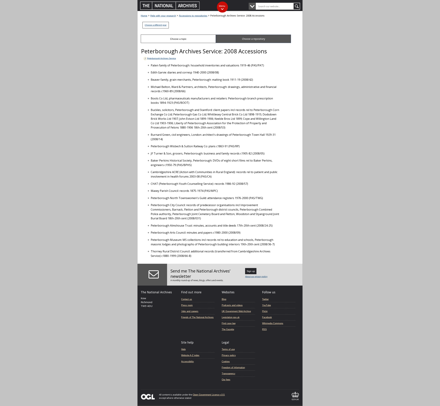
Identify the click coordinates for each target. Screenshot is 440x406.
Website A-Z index (190, 355)
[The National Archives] (170, 8)
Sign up (251, 271)
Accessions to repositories (193, 15)
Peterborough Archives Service (161, 58)
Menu (222, 6)
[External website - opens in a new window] (295, 400)
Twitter (265, 299)
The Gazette (228, 329)
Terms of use (228, 349)
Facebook (267, 317)
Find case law (228, 323)
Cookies (226, 361)
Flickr (265, 311)
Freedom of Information (233, 367)
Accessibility (187, 361)
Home (144, 15)
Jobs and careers (189, 311)
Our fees (226, 379)
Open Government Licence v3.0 (208, 394)
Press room (187, 305)
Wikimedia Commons (272, 323)
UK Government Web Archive (236, 311)
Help (183, 349)
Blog (224, 299)
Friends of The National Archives (197, 317)
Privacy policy (229, 355)
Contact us (186, 299)
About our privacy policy (256, 276)
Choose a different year (156, 25)
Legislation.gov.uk (231, 317)
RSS (264, 329)
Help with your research (163, 15)
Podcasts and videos (232, 305)
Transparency (228, 373)
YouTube (266, 305)
